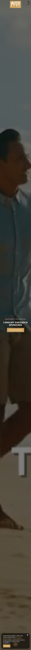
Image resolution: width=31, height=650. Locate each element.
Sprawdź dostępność (15, 330)
